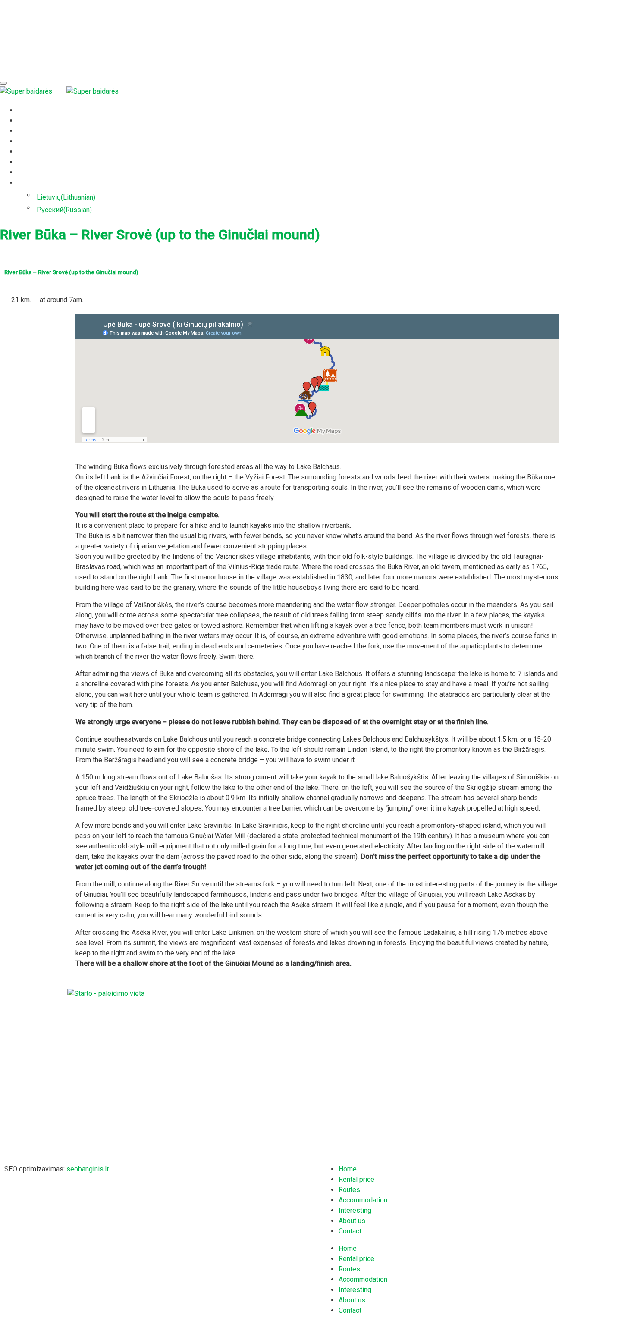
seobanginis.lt (87, 1169)
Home (26, 110)
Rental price (35, 120)
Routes (28, 131)
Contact (28, 172)
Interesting (33, 151)
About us (30, 162)
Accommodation (41, 141)
